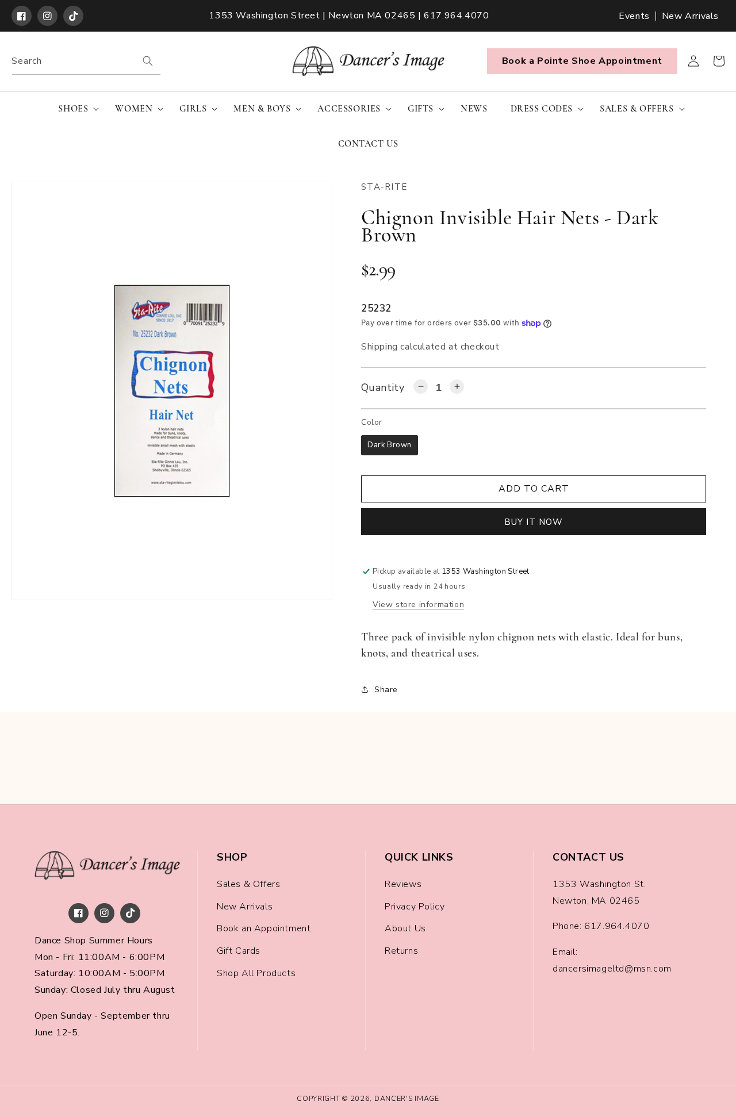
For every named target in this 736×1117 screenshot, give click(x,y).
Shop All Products (256, 973)
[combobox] (86, 61)
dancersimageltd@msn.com (612, 968)
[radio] (389, 445)
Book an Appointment (263, 928)
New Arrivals (690, 16)
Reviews (403, 884)
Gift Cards (238, 951)
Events (634, 16)
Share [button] (386, 689)
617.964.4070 (616, 926)
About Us (405, 928)
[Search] (147, 61)
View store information (418, 604)
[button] (75, 108)
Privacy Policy (414, 906)
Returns (401, 951)
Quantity (382, 387)
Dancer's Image (406, 1098)
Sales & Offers (248, 884)
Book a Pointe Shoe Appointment (582, 61)
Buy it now (533, 522)
